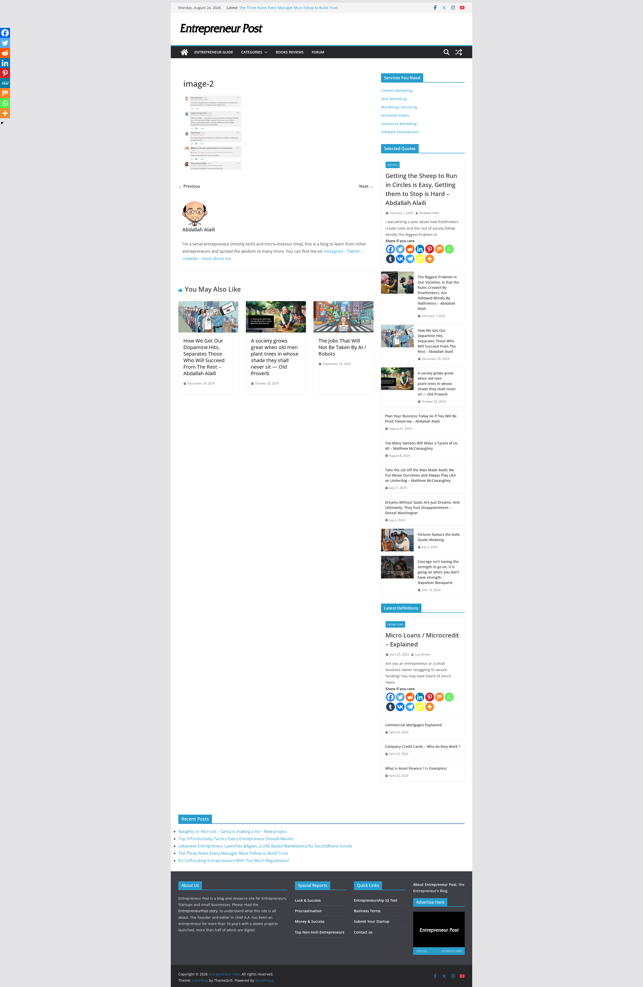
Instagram (334, 251)
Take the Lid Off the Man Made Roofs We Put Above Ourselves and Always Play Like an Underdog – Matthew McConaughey (420, 475)
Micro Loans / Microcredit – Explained (422, 639)
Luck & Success (308, 900)
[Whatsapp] (449, 249)
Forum (318, 52)
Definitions (395, 624)
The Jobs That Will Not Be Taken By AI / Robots (342, 347)
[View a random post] (459, 52)
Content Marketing (396, 90)
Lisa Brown (422, 654)
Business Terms (367, 910)
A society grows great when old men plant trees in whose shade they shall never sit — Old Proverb (274, 357)
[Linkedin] (419, 249)
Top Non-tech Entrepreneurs (319, 932)
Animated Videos (395, 115)
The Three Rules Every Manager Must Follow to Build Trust (288, 7)
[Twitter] (400, 249)
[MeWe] (5, 83)
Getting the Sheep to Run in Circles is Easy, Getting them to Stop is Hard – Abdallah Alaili (421, 189)
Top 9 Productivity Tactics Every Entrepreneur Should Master (236, 838)
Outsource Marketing (399, 123)
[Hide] (2, 123)
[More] (429, 258)
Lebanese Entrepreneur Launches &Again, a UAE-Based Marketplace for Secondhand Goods (265, 846)
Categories (251, 52)
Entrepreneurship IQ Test (375, 900)
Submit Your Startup (371, 921)
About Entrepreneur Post (435, 884)
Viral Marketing (394, 98)
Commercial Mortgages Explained (413, 724)
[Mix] (439, 249)
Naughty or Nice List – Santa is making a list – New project (232, 831)
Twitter (353, 251)
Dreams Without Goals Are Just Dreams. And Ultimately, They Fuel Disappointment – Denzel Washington (422, 507)
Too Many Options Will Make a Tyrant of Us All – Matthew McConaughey (421, 446)
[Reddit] (410, 249)
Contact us (363, 932)
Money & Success (310, 921)
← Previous (189, 186)
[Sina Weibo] (419, 258)
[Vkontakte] (400, 258)
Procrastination (308, 910)
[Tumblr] (390, 258)
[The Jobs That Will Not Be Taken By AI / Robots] (343, 304)
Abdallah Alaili (429, 213)
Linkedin (190, 258)
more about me (216, 258)
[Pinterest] (429, 249)
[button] (265, 52)
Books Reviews (290, 52)
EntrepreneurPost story (198, 910)
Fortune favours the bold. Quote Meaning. (439, 537)
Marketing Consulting (399, 107)
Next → (366, 186)
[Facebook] (390, 249)
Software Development (400, 131)
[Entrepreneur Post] (184, 52)
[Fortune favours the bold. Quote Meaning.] (397, 541)
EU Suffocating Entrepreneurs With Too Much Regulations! (233, 860)
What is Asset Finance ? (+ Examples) (416, 768)
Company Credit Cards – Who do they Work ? (422, 746)
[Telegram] (410, 258)
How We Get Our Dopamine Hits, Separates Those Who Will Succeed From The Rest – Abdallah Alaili (204, 357)
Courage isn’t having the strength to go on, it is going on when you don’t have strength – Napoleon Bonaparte (438, 572)
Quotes (393, 165)
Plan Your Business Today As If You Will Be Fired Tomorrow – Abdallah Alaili (421, 419)
